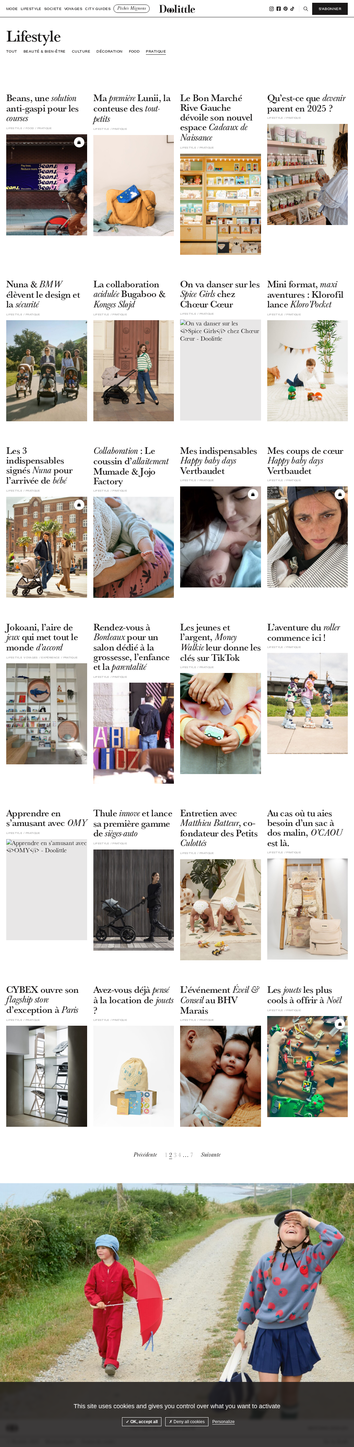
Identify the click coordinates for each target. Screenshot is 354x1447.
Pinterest (285, 9)
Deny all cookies (189, 1421)
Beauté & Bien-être (45, 51)
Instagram (271, 9)
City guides (98, 8)
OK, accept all (143, 1421)
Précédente (145, 1154)
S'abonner (330, 8)
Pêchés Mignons (131, 8)
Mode (12, 8)
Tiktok (292, 9)
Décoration (109, 51)
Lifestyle (31, 8)
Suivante (211, 1154)
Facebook (279, 9)
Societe (53, 8)
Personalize (223, 1421)
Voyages (73, 8)
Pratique (156, 51)
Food (134, 51)
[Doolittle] (177, 9)
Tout (11, 51)
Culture (81, 51)
